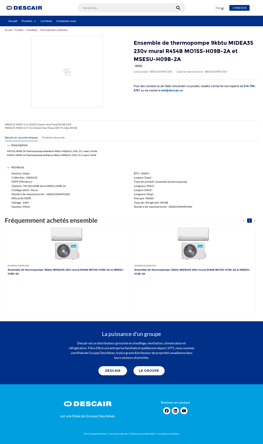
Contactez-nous (66, 21)
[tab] (21, 137)
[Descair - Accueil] (24, 8)
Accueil (12, 21)
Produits (27, 21)
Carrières (46, 21)
